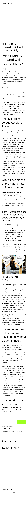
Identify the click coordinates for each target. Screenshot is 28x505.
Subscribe (21, 422)
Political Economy (7, 3)
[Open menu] (25, 3)
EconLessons (19, 431)
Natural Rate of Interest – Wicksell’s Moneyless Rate (12, 410)
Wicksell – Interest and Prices (10, 404)
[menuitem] (14, 404)
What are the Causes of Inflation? (11, 407)
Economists (10, 426)
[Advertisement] (14, 26)
